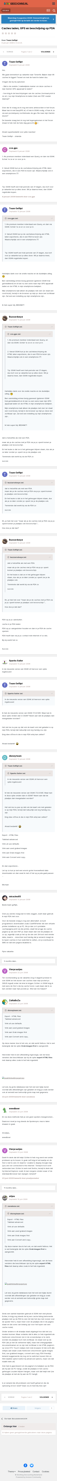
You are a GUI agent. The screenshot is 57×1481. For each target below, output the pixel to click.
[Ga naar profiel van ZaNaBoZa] (4, 1002)
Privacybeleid (24, 1471)
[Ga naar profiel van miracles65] (4, 898)
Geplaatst (19, 65)
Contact (36, 1471)
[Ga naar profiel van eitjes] (4, 1197)
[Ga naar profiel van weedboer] (4, 1110)
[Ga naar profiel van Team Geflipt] (4, 63)
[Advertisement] (28, 1450)
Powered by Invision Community (28, 1477)
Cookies (45, 1471)
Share (14, 1408)
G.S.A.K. (19, 43)
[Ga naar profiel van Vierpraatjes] (4, 971)
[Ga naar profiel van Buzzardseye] (4, 318)
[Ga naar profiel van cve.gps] (4, 149)
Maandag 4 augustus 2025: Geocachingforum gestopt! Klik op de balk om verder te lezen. (28, 19)
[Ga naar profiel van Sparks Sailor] (4, 662)
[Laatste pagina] (53, 52)
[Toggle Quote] (6, 218)
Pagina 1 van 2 (27, 52)
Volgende (45, 52)
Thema (11, 1471)
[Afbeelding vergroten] (13, 1078)
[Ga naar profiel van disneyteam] (4, 757)
